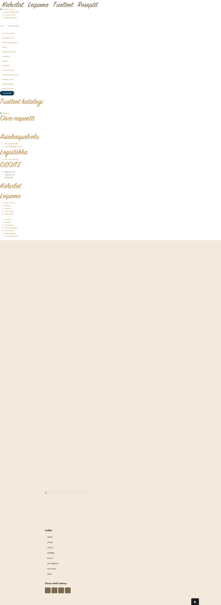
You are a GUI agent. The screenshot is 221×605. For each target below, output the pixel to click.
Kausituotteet (7, 88)
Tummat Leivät (8, 70)
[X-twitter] (68, 590)
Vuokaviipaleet (8, 84)
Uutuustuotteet (8, 33)
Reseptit (87, 5)
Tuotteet (63, 5)
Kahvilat (12, 5)
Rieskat (5, 61)
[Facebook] (9, 126)
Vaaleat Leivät (7, 79)
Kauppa (49, 574)
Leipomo (38, 5)
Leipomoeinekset (9, 51)
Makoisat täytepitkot (10, 75)
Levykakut (6, 56)
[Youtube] (15, 126)
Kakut (4, 47)
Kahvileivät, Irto (8, 38)
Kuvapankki (50, 553)
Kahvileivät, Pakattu (10, 42)
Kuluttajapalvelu (53, 564)
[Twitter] (21, 126)
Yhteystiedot (51, 569)
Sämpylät (6, 65)
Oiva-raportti (17, 119)
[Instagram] (3, 126)
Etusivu (2, 26)
